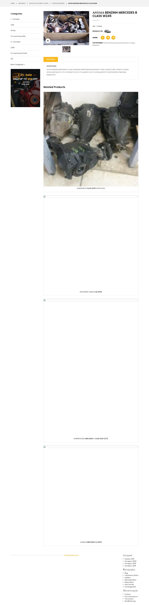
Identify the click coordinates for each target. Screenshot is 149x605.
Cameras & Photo (131, 575)
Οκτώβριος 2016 (130, 566)
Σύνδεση (128, 594)
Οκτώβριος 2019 (130, 563)
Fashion (127, 578)
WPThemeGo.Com (71, 555)
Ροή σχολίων (129, 599)
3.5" (12, 59)
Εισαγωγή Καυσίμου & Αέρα (38, 3)
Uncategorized (130, 587)
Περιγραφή (50, 59)
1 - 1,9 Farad (15, 19)
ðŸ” (48, 41)
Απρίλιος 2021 (129, 559)
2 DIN (12, 47)
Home (13, 3)
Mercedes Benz (130, 580)
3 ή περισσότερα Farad (19, 53)
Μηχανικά (22, 3)
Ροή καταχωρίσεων (131, 596)
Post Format (129, 584)
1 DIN (12, 25)
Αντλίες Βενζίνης (58, 3)
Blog (126, 573)
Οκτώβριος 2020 (130, 561)
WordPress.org (130, 601)
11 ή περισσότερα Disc (18, 36)
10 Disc (13, 30)
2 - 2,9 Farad (15, 42)
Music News (129, 582)
